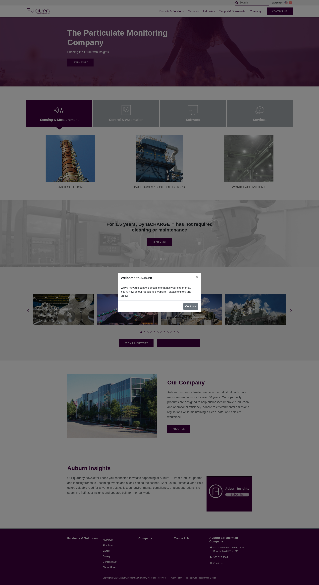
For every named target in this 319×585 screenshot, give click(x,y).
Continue (190, 306)
